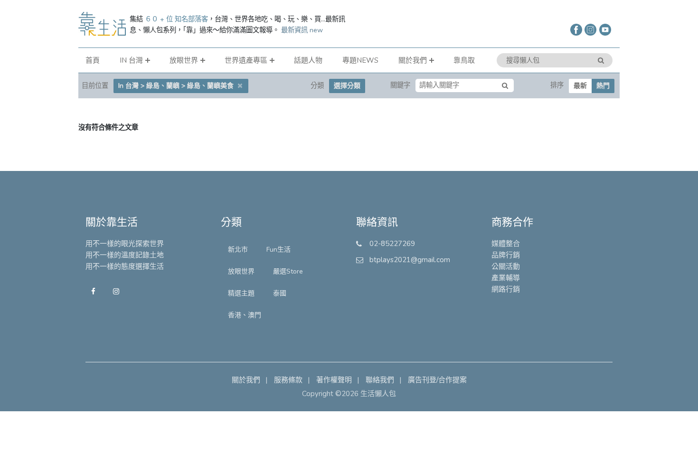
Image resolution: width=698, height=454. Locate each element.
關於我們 (412, 60)
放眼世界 (184, 60)
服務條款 (288, 380)
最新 (580, 85)
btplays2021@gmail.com (409, 260)
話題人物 (308, 60)
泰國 (279, 293)
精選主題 (241, 293)
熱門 (603, 85)
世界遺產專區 (246, 60)
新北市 (238, 249)
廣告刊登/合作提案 (437, 380)
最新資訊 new (302, 30)
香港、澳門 (244, 315)
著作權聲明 (334, 380)
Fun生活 (278, 249)
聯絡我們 (380, 380)
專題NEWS (360, 60)
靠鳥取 (464, 60)
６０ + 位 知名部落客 (176, 19)
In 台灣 (131, 60)
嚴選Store (288, 271)
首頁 (92, 60)
